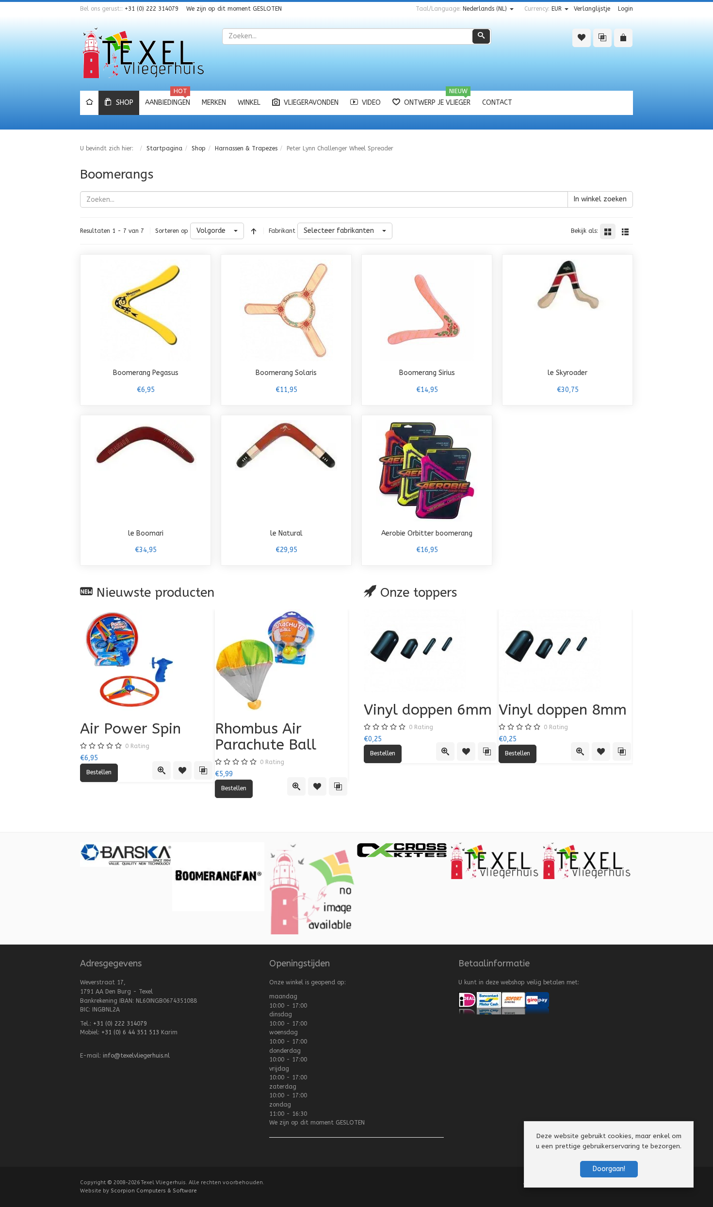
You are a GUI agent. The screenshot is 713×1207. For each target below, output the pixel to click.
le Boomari (145, 533)
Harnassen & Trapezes (246, 148)
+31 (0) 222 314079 (151, 8)
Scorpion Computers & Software (154, 1191)
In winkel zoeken (600, 199)
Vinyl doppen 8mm (563, 709)
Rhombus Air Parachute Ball (265, 736)
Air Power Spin (130, 728)
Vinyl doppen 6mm (428, 709)
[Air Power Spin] (147, 660)
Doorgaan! (609, 1169)
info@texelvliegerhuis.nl (136, 1055)
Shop (199, 148)
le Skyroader (567, 373)
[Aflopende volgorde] (253, 231)
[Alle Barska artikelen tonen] (126, 854)
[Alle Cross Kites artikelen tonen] (401, 849)
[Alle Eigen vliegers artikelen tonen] (587, 860)
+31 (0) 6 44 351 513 (130, 1032)
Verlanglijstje (592, 8)
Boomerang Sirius (427, 373)
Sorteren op (171, 231)
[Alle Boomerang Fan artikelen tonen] (218, 876)
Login (625, 8)
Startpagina (164, 148)
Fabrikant (282, 231)
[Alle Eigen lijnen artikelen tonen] (495, 860)
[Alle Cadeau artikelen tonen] (310, 887)
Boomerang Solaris (286, 373)
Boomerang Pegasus (145, 373)
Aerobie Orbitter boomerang (426, 533)
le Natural (286, 533)
